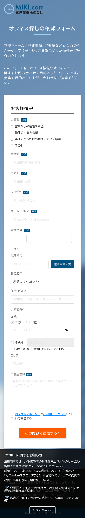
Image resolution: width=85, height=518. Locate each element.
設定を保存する (42, 510)
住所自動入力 (62, 264)
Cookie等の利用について (41, 470)
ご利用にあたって (54, 414)
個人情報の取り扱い (27, 414)
